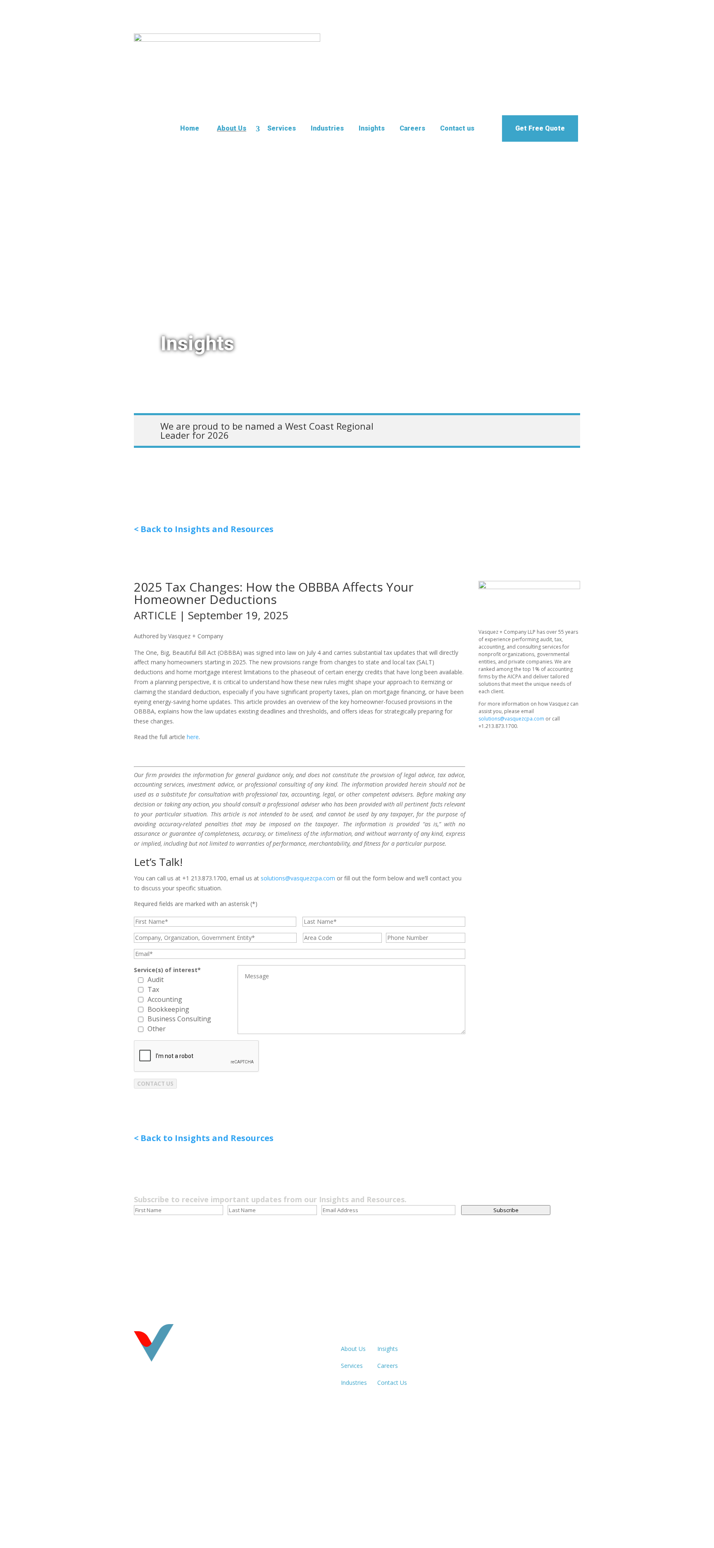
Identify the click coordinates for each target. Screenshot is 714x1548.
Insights (372, 128)
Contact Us (392, 1382)
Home (189, 128)
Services (281, 128)
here (193, 737)
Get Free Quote (540, 128)
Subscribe (506, 1210)
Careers (412, 128)
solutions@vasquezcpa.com (298, 878)
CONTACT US (155, 1083)
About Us (231, 128)
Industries (327, 128)
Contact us (457, 128)
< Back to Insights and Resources (204, 529)
